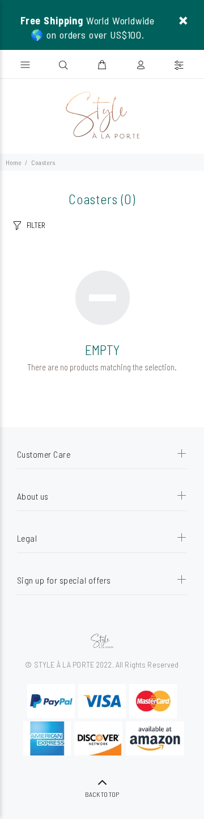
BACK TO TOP (102, 794)
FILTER (36, 225)
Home (14, 162)
